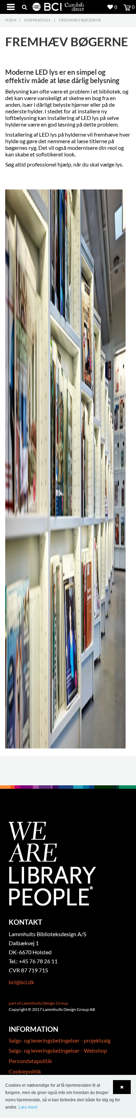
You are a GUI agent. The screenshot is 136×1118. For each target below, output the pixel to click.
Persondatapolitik (30, 1061)
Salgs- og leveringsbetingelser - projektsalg (60, 1040)
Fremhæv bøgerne (80, 20)
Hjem (10, 20)
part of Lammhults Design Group (38, 1003)
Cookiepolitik (25, 1071)
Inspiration (37, 20)
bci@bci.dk (21, 982)
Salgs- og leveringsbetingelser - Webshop (58, 1050)
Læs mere (28, 1107)
